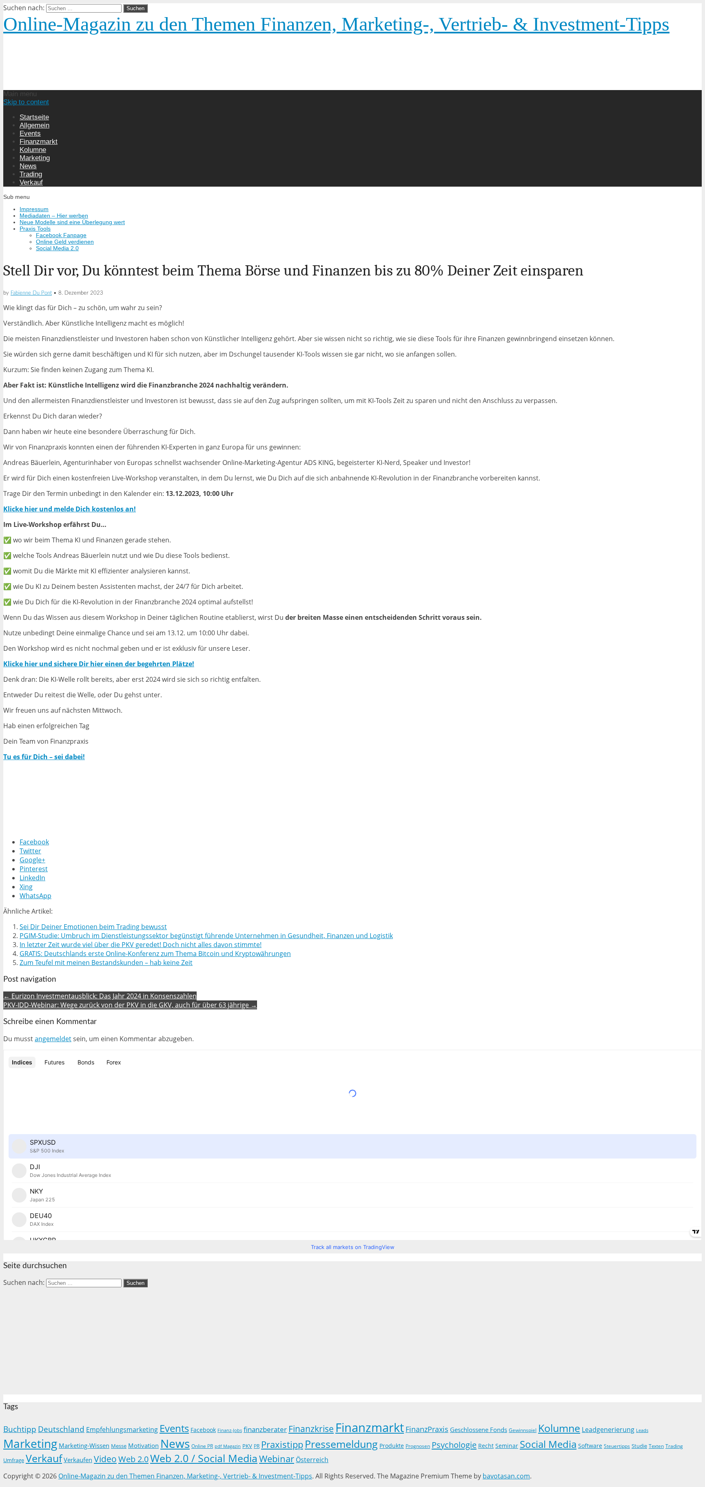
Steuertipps (617, 1446)
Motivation (143, 1445)
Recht (486, 1446)
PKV (247, 1446)
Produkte (391, 1446)
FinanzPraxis (427, 1429)
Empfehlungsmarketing (122, 1429)
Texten (656, 1446)
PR (256, 1446)
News (28, 166)
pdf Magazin (228, 1446)
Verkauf (31, 182)
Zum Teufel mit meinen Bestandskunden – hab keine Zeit (106, 962)
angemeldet (53, 1038)
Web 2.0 (133, 1459)
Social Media (548, 1444)
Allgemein (34, 125)
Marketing (35, 158)
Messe (118, 1446)
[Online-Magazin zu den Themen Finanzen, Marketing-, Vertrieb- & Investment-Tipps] (140, 85)
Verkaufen (78, 1460)
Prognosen (418, 1446)
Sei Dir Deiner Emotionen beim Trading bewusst (93, 926)
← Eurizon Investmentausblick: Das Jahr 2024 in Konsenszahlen (100, 995)
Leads (642, 1430)
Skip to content (26, 102)
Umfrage (13, 1460)
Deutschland (61, 1429)
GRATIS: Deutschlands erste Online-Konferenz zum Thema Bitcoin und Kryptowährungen (155, 953)
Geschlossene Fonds (478, 1429)
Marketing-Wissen (84, 1445)
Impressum (34, 209)
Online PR (202, 1446)
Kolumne (33, 150)
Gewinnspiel (523, 1430)
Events (30, 133)
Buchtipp (19, 1429)
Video (105, 1459)
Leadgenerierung (608, 1429)
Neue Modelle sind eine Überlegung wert (72, 222)
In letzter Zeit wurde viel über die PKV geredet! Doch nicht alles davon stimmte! (141, 944)
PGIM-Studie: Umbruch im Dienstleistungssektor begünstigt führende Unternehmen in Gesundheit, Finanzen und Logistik (206, 935)
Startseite (34, 117)
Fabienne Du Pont (31, 293)
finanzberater (265, 1429)
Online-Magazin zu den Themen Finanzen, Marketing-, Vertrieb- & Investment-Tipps (336, 24)
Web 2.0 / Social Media (203, 1458)
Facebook (203, 1430)
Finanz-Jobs (229, 1430)
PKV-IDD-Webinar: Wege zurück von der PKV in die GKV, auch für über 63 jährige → (130, 1004)
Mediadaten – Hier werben (54, 215)
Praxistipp (282, 1444)
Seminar (506, 1446)
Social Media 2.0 (57, 248)
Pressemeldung (341, 1444)
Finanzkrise (311, 1428)
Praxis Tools (35, 228)
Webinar (276, 1459)
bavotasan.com (506, 1476)
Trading (31, 174)
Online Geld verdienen (65, 241)
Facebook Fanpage (61, 235)
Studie (639, 1446)
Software (590, 1446)
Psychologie (454, 1444)
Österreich (312, 1459)
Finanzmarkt (39, 141)
